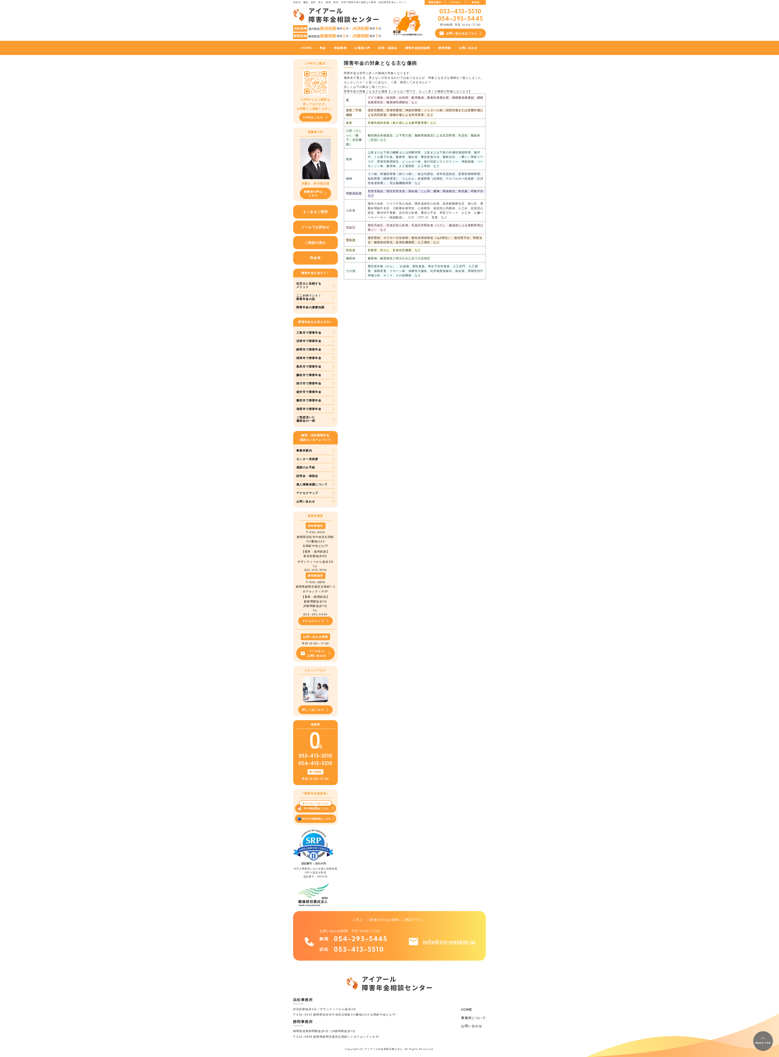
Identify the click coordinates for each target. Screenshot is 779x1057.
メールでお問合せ (315, 227)
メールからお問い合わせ (316, 653)
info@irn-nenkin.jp (449, 941)
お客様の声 (362, 48)
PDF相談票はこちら (316, 808)
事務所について (473, 1018)
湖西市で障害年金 (308, 409)
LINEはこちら (313, 117)
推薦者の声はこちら (313, 193)
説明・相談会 (387, 48)
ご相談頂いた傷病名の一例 (305, 418)
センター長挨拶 (307, 459)
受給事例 (340, 48)
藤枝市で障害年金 (308, 375)
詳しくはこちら (313, 709)
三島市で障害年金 (308, 332)
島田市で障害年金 (308, 366)
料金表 (475, 2)
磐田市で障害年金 (308, 400)
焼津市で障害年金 (308, 358)
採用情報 (444, 48)
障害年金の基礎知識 (310, 307)
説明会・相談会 (307, 476)
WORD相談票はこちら (316, 818)
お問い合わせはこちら (461, 33)
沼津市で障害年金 (308, 341)
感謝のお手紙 (305, 467)
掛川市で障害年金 (308, 383)
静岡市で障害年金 (308, 349)
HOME (306, 48)
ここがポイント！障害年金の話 (308, 297)
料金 (323, 48)
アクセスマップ (307, 493)
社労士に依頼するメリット (308, 285)
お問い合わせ (468, 48)
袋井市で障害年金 (308, 392)
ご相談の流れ (315, 242)
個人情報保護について (312, 484)
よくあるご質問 (315, 212)
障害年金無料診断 (417, 48)
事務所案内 (435, 2)
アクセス (455, 2)
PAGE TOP (763, 1042)
